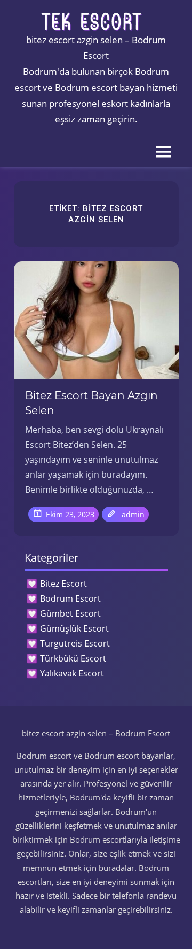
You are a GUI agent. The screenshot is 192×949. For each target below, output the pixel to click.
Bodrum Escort (70, 598)
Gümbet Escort (70, 613)
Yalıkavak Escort (72, 673)
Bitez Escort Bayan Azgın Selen (91, 403)
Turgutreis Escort (75, 643)
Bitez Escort (63, 583)
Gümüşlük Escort (74, 628)
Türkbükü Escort (73, 658)
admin (133, 514)
